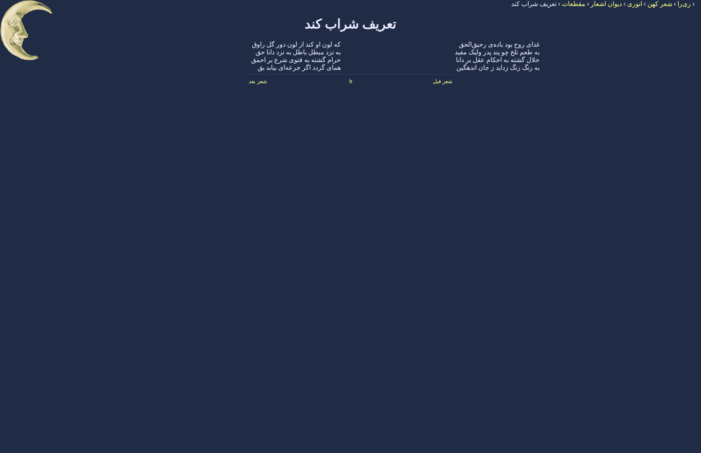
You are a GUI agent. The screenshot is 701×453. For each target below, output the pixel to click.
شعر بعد (258, 81)
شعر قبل (442, 81)
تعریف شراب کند (350, 24)
